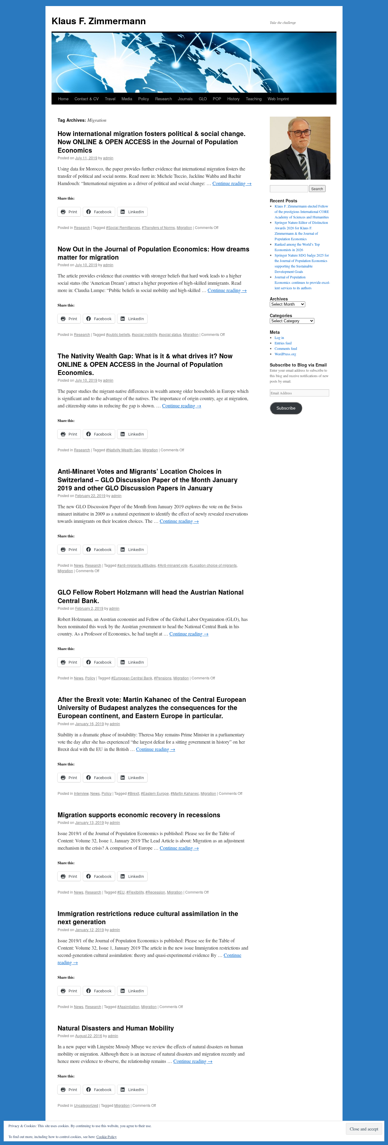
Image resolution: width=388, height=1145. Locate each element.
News (78, 565)
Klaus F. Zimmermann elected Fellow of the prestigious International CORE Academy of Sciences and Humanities (302, 211)
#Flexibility (135, 891)
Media (127, 98)
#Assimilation (128, 1006)
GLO (203, 98)
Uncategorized (86, 1105)
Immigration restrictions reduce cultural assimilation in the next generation (148, 917)
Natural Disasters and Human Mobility (116, 1027)
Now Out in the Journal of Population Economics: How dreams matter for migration (153, 252)
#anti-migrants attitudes (136, 565)
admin (108, 157)
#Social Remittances (123, 227)
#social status (170, 334)
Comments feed (286, 348)
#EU (121, 891)
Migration (184, 227)
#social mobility (144, 334)
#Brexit (133, 793)
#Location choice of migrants (213, 565)
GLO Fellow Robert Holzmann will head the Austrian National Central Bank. (151, 596)
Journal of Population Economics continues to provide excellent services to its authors (302, 282)
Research (163, 98)
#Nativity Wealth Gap (123, 449)
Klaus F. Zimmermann (99, 20)
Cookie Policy (106, 1136)
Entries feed (283, 342)
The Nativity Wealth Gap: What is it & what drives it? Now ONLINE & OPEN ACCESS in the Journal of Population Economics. (145, 364)
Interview (81, 793)
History (233, 98)
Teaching (254, 98)
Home (63, 98)
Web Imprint (278, 98)
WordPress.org (285, 353)
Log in (279, 337)
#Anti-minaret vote (173, 565)
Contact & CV (87, 98)
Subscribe (286, 408)
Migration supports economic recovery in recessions (139, 814)
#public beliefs (118, 334)
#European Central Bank (131, 677)
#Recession (155, 891)
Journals (185, 98)
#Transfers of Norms (158, 227)
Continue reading (232, 183)
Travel (110, 98)
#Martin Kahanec (185, 793)
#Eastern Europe (155, 793)
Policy (143, 98)
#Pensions (163, 677)
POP (217, 98)
